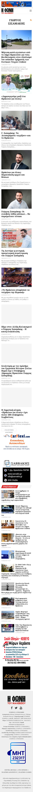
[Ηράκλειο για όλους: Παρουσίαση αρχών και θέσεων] (16, 159)
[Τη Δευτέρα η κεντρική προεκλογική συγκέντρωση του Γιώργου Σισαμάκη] (16, 238)
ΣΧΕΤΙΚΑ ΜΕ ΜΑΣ (10, 770)
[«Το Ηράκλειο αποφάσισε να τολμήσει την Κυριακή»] (16, 277)
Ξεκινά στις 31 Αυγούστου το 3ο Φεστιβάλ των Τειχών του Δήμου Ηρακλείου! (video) (22, 524)
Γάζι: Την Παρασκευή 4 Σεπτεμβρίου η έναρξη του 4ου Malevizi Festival (23, 628)
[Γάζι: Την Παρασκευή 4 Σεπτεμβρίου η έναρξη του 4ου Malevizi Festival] (7, 628)
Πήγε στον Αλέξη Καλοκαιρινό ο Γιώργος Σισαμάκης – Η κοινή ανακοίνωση (16, 329)
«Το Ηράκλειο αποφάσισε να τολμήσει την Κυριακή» (15, 291)
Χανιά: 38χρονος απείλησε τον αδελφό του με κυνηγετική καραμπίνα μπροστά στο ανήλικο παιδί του (16, 510)
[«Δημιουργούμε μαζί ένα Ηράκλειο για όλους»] (16, 83)
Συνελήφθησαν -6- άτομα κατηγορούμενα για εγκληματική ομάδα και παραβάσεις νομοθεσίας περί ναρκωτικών (15, 495)
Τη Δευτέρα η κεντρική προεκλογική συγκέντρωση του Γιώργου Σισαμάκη (14, 253)
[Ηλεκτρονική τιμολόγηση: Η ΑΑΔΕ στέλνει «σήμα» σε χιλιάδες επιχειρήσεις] (7, 554)
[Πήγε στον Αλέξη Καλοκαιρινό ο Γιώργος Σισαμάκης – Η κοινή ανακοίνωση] (16, 314)
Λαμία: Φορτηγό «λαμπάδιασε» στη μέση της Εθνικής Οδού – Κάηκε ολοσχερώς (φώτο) (22, 615)
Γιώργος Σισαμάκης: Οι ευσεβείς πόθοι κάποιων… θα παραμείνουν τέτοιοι (15, 214)
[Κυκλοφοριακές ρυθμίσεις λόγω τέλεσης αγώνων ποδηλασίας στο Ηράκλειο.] (7, 602)
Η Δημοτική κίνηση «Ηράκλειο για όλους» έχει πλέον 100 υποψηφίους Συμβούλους (14, 413)
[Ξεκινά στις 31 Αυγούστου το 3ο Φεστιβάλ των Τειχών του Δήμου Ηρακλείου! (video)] (7, 524)
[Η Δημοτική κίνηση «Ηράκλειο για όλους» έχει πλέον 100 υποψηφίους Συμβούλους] (16, 397)
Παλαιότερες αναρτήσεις (9, 430)
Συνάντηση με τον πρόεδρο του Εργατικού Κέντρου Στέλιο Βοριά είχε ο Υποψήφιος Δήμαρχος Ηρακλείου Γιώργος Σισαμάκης (16, 371)
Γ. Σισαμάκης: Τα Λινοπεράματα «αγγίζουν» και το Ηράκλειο (16, 135)
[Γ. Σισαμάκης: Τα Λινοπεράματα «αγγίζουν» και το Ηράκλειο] (16, 120)
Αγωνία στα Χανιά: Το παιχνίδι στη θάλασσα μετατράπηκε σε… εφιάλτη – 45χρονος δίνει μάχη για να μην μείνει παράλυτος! (16, 588)
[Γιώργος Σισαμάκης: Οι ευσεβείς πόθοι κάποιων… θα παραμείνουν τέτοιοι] (16, 199)
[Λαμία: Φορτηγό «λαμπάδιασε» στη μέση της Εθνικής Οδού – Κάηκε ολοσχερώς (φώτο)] (7, 615)
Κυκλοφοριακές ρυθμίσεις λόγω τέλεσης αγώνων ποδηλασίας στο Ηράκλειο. (21, 602)
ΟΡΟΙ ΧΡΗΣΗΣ (22, 770)
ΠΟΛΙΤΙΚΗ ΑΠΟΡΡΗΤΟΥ (9, 772)
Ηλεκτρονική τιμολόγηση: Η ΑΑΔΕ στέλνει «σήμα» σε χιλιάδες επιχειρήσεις (23, 555)
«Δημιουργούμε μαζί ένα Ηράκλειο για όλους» (13, 97)
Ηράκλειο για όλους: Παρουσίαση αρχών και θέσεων (13, 174)
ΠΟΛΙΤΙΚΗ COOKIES (25, 772)
